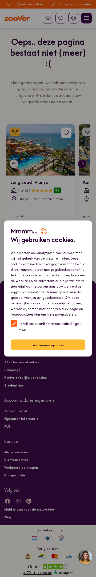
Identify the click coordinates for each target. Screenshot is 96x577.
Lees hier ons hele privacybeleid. (51, 314)
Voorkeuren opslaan (48, 344)
